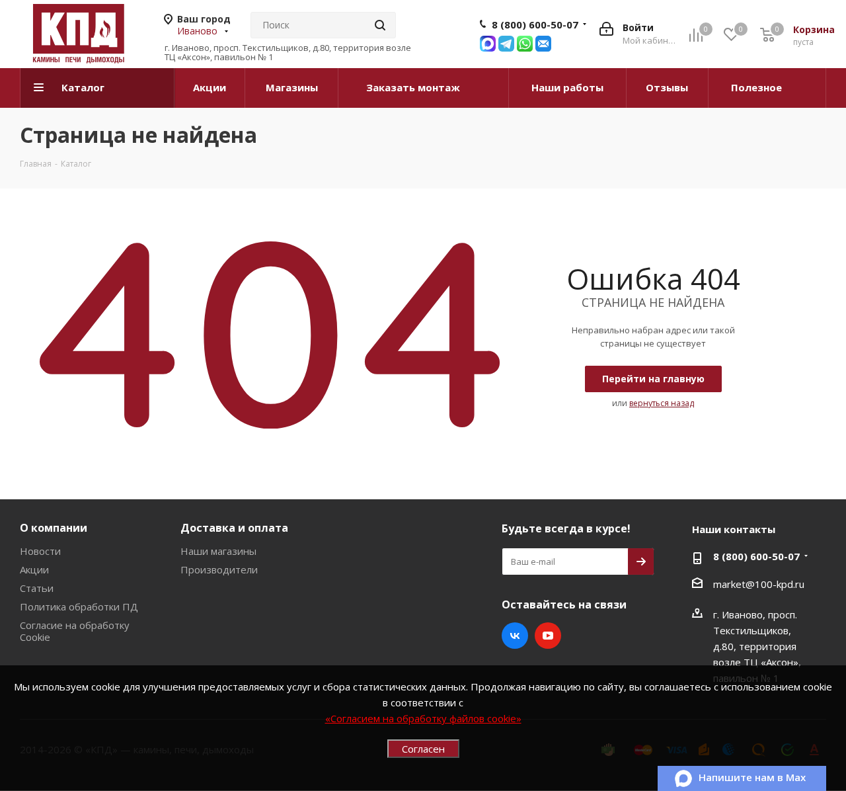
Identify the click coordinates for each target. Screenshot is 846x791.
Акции (34, 569)
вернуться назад (661, 403)
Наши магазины (218, 551)
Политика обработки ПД (79, 606)
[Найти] (380, 25)
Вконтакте (515, 635)
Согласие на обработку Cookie (75, 631)
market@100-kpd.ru (758, 584)
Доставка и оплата (234, 527)
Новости (40, 551)
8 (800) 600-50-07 (535, 24)
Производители (219, 569)
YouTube (548, 635)
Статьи (37, 588)
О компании (53, 527)
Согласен (423, 748)
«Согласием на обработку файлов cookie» (423, 718)
